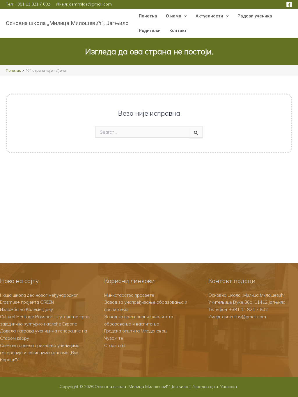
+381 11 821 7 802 (32, 4)
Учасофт (228, 386)
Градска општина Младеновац (135, 331)
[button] (184, 16)
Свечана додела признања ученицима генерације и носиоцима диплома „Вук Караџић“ (39, 353)
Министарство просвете (129, 295)
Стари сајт (115, 345)
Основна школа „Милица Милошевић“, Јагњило (67, 23)
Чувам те (113, 338)
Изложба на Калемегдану (26, 309)
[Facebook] (289, 4)
